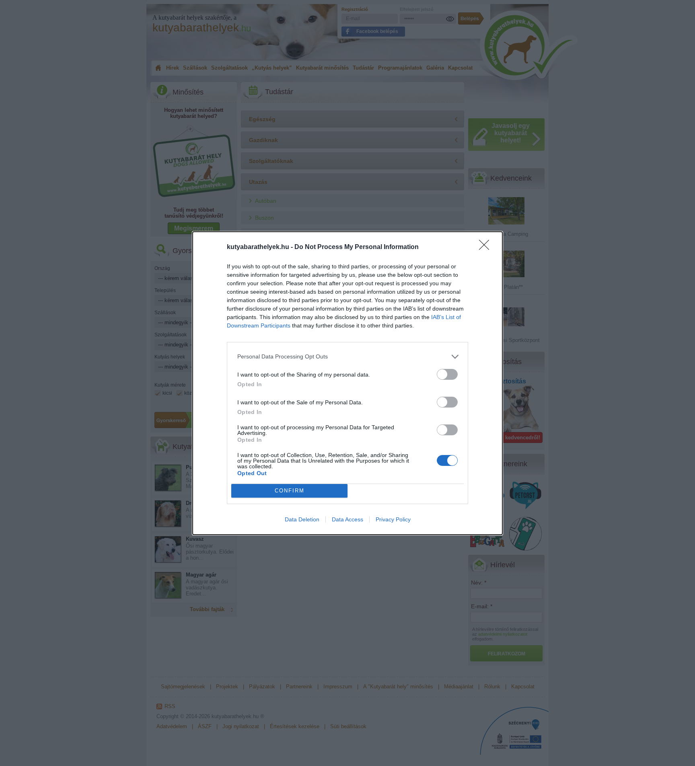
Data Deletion (302, 519)
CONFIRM (289, 491)
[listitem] (347, 356)
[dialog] (347, 383)
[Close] (486, 247)
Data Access (347, 519)
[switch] (447, 374)
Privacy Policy (393, 519)
